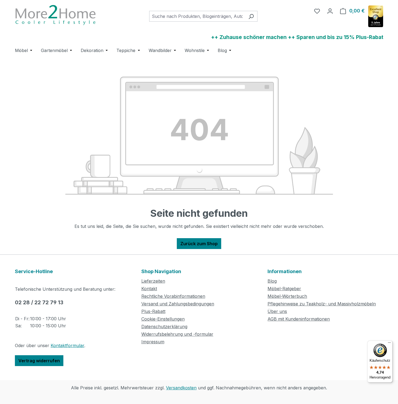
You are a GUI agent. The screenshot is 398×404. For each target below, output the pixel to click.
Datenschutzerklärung (164, 326)
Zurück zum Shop (199, 243)
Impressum (152, 341)
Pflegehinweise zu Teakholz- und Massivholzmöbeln (321, 303)
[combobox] (197, 16)
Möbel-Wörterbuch (287, 296)
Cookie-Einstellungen (163, 319)
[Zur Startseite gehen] (55, 15)
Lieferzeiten (153, 281)
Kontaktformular (67, 345)
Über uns (277, 311)
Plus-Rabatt (153, 311)
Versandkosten (181, 387)
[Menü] (389, 344)
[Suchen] (251, 16)
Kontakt (149, 288)
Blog (272, 281)
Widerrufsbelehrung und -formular (177, 334)
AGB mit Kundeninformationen (298, 319)
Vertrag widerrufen (39, 360)
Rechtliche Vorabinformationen (173, 296)
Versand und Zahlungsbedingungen (177, 303)
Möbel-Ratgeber (284, 288)
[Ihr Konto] (330, 10)
